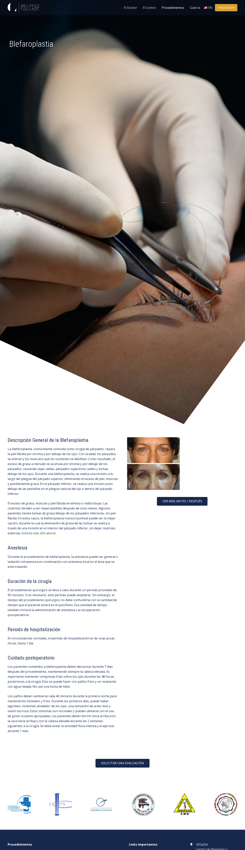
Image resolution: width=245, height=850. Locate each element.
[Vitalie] (193, 844)
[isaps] (60, 795)
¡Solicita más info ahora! (39, 533)
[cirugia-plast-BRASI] (101, 800)
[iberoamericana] (225, 795)
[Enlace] (23, 7)
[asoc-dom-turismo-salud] (19, 798)
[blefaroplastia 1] (153, 440)
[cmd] (184, 795)
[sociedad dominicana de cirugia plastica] (143, 795)
